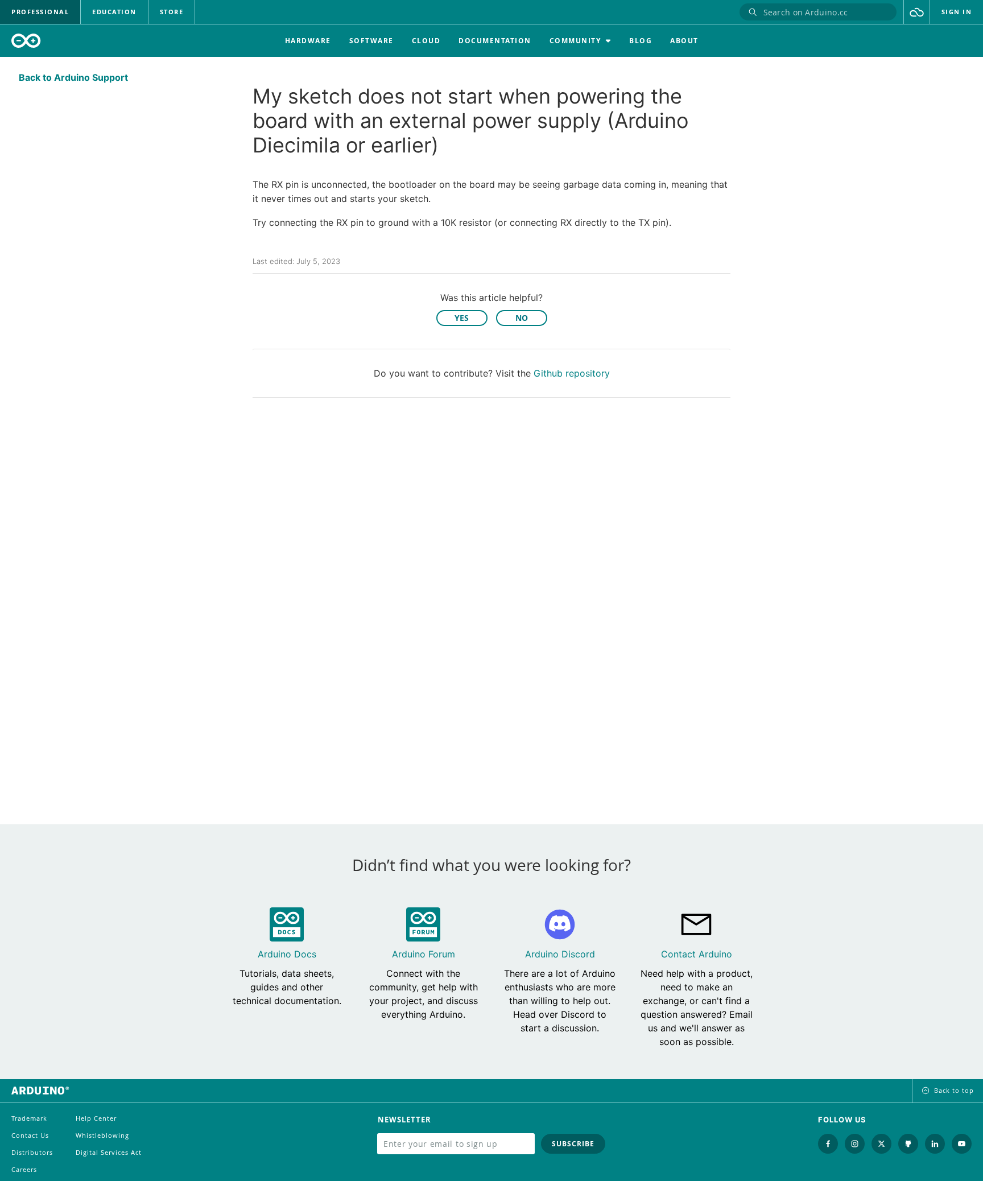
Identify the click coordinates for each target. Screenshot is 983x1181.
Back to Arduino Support (73, 77)
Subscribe (573, 1144)
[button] (917, 12)
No (521, 317)
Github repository (572, 373)
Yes (462, 317)
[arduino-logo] (26, 40)
